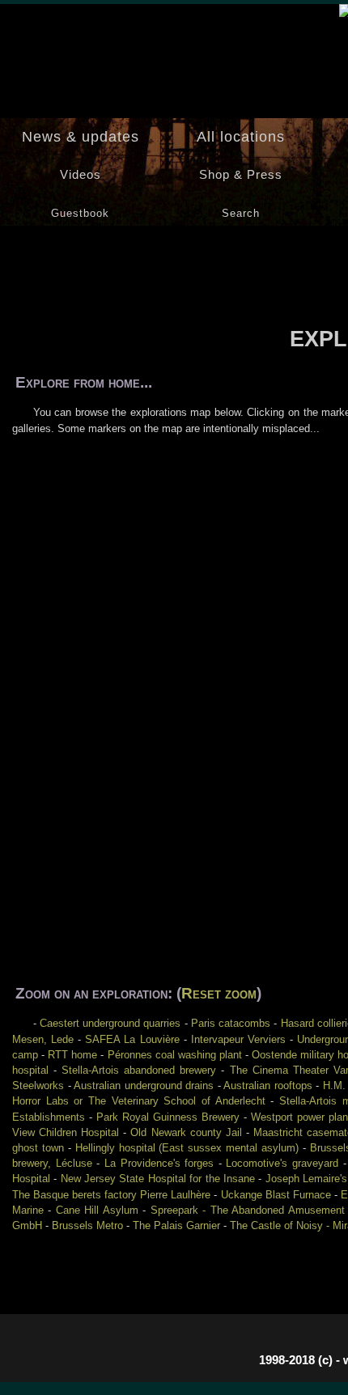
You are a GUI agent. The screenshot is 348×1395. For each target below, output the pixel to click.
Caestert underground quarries (110, 1023)
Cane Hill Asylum (97, 1210)
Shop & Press (240, 174)
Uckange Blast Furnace (276, 1195)
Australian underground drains (144, 1085)
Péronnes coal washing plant (175, 1055)
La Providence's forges (159, 1163)
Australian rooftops (267, 1085)
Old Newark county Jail (185, 1132)
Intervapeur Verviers (238, 1039)
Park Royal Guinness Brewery (168, 1117)
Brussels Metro (87, 1225)
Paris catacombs (230, 1023)
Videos (80, 174)
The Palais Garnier (176, 1225)
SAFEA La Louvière (132, 1039)
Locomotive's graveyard (282, 1163)
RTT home (72, 1055)
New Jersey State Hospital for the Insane (158, 1178)
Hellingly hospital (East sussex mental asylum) (187, 1148)
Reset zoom (219, 993)
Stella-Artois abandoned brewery (139, 1070)
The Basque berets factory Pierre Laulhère (111, 1195)
